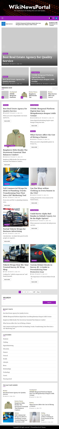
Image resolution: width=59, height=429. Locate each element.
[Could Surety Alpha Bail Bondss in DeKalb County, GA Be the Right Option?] (43, 210)
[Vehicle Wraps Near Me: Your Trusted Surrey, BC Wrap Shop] (16, 253)
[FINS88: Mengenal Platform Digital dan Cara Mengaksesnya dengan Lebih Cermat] (5, 95)
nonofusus (7, 157)
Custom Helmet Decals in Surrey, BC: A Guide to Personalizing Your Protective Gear (41, 268)
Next (38, 292)
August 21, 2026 (15, 64)
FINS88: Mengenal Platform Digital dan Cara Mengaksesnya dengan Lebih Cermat (42, 78)
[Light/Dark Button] (50, 18)
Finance (35, 92)
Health (5, 359)
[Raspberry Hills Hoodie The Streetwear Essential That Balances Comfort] (24, 95)
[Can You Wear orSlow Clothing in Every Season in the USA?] (43, 177)
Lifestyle (5, 362)
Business (5, 53)
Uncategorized (35, 72)
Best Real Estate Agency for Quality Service (27, 59)
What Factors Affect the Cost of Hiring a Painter (52, 97)
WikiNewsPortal (29, 7)
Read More (7, 121)
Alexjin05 (33, 195)
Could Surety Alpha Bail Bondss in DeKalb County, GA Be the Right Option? (43, 215)
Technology (6, 372)
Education (6, 349)
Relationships (7, 369)
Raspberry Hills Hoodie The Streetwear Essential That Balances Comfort (15, 152)
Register (56, 18)
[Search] (53, 18)
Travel (5, 375)
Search (7, 297)
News (4, 365)
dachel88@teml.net (38, 83)
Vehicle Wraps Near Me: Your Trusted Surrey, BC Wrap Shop (16, 267)
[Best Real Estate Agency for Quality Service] (29, 47)
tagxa (5, 197)
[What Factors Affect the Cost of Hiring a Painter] (43, 95)
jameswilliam (34, 220)
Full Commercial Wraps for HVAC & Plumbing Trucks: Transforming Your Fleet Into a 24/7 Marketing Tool (15, 191)
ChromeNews (34, 427)
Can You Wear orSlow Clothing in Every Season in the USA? (42, 190)
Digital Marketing (8, 345)
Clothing (34, 184)
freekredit (6, 64)
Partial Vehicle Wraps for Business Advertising (14, 230)
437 (34, 292)
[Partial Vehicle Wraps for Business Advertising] (16, 217)
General (5, 355)
